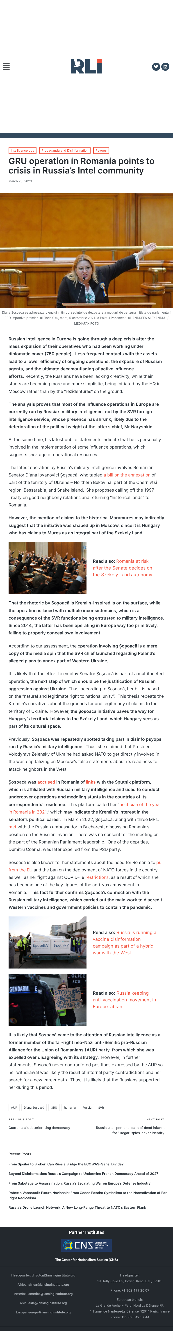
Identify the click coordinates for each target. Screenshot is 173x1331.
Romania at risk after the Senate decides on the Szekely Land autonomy (122, 567)
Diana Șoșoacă (34, 1107)
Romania (70, 1107)
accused (46, 782)
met (12, 827)
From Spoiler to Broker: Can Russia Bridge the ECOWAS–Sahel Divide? (66, 1164)
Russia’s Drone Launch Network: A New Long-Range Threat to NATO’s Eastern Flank (77, 1207)
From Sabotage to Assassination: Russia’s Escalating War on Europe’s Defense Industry (80, 1183)
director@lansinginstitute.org (53, 1275)
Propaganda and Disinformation (64, 150)
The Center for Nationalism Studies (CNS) (86, 1260)
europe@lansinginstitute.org (49, 1312)
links (91, 782)
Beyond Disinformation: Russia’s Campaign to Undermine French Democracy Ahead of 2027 (83, 1173)
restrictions (97, 877)
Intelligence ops (22, 150)
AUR (14, 1107)
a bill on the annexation (127, 475)
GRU (54, 1107)
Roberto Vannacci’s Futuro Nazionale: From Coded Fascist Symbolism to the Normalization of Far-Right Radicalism (88, 1195)
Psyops (101, 150)
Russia (86, 1107)
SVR (101, 1107)
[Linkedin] (165, 67)
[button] (8, 66)
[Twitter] (156, 67)
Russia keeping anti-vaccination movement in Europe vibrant (124, 999)
